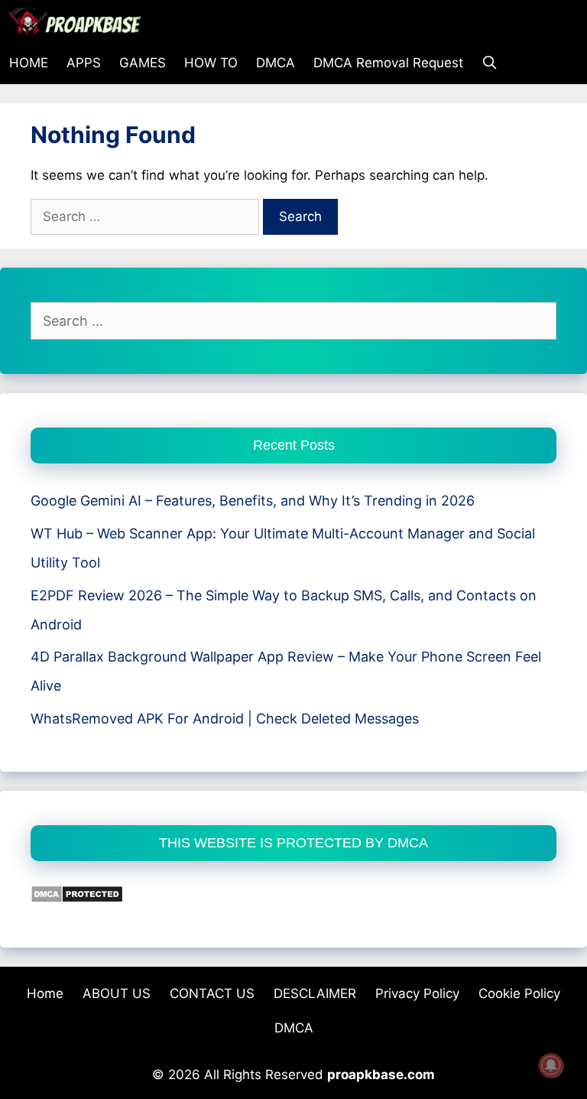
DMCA (275, 62)
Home (45, 993)
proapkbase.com (381, 1074)
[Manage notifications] (551, 1065)
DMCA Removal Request (388, 62)
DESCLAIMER (315, 993)
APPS (83, 62)
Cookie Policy (519, 993)
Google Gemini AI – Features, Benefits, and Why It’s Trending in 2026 (253, 501)
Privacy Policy (417, 993)
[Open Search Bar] (490, 63)
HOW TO (211, 62)
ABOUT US (117, 993)
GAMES (142, 62)
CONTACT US (212, 993)
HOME (28, 62)
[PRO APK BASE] (79, 21)
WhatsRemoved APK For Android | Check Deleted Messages (225, 718)
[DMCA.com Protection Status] (77, 898)
